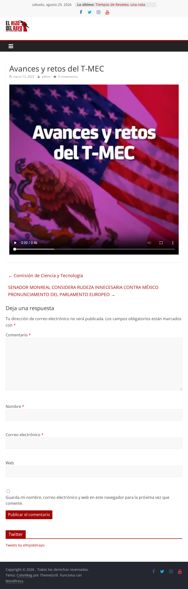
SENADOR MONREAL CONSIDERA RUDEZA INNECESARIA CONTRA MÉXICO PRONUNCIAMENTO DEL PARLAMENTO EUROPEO (83, 290)
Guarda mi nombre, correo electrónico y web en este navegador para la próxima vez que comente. (87, 500)
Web (10, 463)
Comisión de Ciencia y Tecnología (45, 275)
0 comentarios (68, 76)
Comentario (18, 335)
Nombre (15, 406)
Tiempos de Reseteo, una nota (120, 4)
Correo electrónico (25, 434)
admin (46, 76)
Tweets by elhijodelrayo (25, 545)
